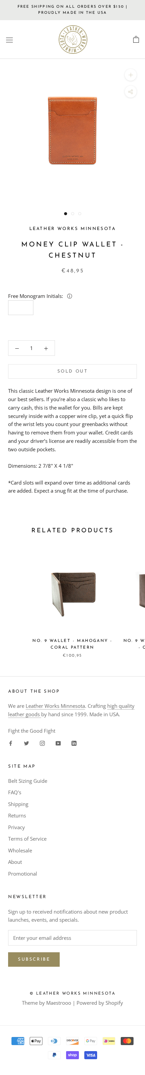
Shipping (18, 804)
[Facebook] (10, 742)
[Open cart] (136, 39)
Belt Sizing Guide (27, 780)
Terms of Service (27, 838)
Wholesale (20, 850)
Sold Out (72, 371)
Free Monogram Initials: (36, 296)
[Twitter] (26, 742)
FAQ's (14, 792)
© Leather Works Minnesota (72, 994)
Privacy (16, 827)
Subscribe (34, 959)
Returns (17, 815)
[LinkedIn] (74, 742)
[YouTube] (58, 742)
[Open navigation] (9, 39)
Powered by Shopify (100, 1002)
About (15, 861)
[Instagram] (42, 742)
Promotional (22, 873)
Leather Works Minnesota (55, 705)
